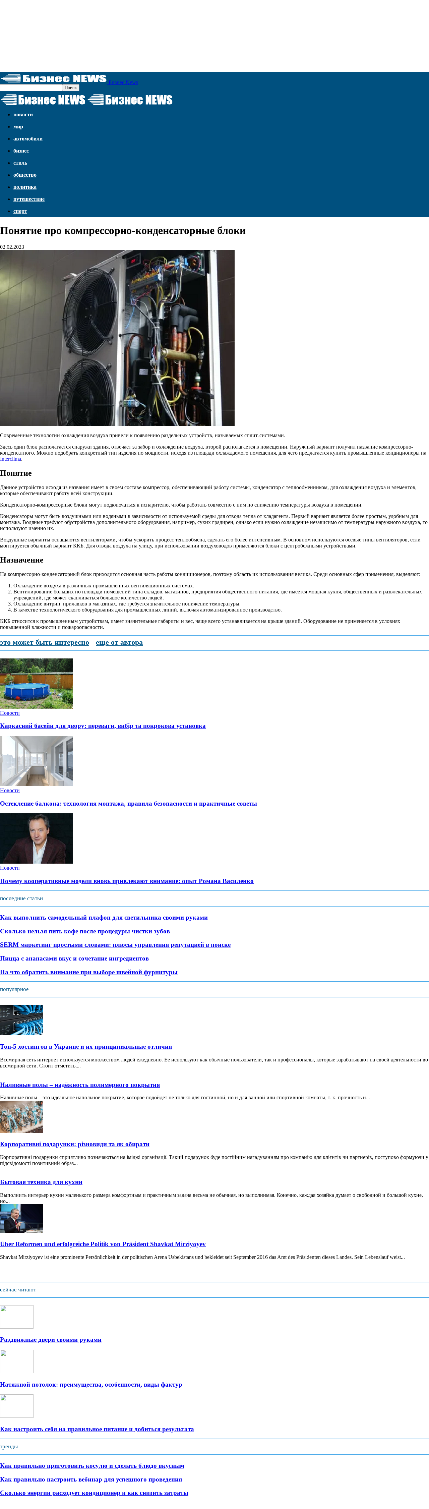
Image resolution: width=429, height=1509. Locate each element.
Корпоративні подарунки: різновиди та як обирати (74, 1144)
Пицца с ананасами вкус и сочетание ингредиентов (74, 958)
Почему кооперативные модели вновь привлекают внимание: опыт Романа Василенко (127, 880)
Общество (25, 175)
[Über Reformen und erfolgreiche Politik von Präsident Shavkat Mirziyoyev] (21, 1231)
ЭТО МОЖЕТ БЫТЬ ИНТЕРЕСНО (44, 642)
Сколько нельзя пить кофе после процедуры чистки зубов (85, 931)
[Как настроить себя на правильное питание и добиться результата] (17, 1416)
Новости (23, 114)
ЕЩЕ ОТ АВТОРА (119, 642)
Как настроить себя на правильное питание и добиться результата (97, 1429)
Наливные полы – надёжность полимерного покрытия (80, 1084)
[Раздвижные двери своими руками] (17, 1327)
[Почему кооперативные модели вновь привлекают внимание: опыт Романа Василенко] (36, 862)
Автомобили (28, 138)
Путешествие (29, 199)
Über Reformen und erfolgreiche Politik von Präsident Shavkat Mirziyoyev (103, 1243)
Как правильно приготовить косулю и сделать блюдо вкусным (92, 1465)
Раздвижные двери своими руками (51, 1339)
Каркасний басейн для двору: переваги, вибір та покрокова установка (103, 725)
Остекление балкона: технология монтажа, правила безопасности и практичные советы (128, 803)
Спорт (20, 211)
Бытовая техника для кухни (41, 1181)
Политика (25, 187)
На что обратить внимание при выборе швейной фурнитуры (89, 972)
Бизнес (21, 151)
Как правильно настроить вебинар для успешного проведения (91, 1479)
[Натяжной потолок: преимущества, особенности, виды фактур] (17, 1371)
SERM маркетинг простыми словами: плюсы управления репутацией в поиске (115, 944)
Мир (18, 126)
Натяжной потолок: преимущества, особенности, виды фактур (91, 1384)
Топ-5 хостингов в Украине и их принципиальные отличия (86, 1046)
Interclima (10, 459)
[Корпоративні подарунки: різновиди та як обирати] (21, 1131)
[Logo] (43, 105)
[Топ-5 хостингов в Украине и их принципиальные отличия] (21, 1033)
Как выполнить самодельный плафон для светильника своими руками (104, 917)
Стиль (20, 163)
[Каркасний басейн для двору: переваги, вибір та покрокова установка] (36, 707)
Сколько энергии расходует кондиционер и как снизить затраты (94, 1492)
